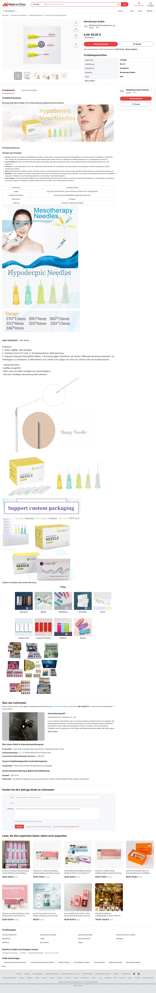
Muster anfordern (131, 49)
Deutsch (59, 978)
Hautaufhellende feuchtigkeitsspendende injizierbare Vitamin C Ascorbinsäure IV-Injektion (77, 873)
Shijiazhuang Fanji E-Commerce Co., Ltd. (102, 25)
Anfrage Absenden (101, 44)
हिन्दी (115, 978)
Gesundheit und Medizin (19, 15)
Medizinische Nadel (115, 962)
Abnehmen (5, 942)
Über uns (19, 974)
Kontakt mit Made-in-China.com (70, 974)
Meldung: (11, 809)
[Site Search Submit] (124, 4)
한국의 (94, 978)
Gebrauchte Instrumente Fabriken (15, 962)
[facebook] (134, 974)
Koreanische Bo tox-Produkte (125, 935)
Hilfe (131, 11)
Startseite (5, 15)
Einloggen (150, 6)
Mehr (4, 966)
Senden (19, 826)
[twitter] (139, 974)
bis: (13, 803)
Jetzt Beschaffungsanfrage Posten (66, 827)
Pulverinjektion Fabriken (81, 962)
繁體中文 (29, 978)
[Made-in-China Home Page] (13, 4)
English (14, 978)
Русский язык (85, 978)
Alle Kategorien (10, 11)
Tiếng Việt (137, 978)
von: (12, 797)
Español (52, 978)
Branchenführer (126, 974)
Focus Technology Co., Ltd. (76, 982)
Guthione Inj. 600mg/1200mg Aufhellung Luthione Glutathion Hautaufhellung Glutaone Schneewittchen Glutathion (15, 873)
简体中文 (21, 978)
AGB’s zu (80, 985)
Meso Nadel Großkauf (133, 962)
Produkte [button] (36, 4)
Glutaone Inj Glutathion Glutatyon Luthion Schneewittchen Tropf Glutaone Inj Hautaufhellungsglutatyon (16, 915)
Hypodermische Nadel (85, 935)
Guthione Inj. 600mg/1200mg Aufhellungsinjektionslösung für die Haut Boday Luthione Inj (108, 873)
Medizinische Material (36, 15)
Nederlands (108, 978)
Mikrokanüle (6, 939)
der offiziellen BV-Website (61, 706)
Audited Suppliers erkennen (103, 974)
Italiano (76, 978)
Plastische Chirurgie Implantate (56, 15)
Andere (80, 942)
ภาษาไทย (122, 978)
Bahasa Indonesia (148, 978)
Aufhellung (119, 939)
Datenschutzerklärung (51, 974)
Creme (42, 939)
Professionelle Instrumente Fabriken (42, 962)
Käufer (120, 11)
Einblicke (116, 974)
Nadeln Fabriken (64, 962)
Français (44, 978)
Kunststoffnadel (99, 962)
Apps (140, 11)
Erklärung (27, 974)
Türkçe (129, 978)
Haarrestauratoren (84, 939)
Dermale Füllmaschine (9, 935)
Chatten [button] (138, 44)
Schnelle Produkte (87, 974)
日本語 (37, 978)
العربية (100, 978)
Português (68, 978)
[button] (118, 4)
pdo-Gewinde (44, 942)
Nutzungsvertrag (38, 974)
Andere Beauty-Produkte (48, 935)
